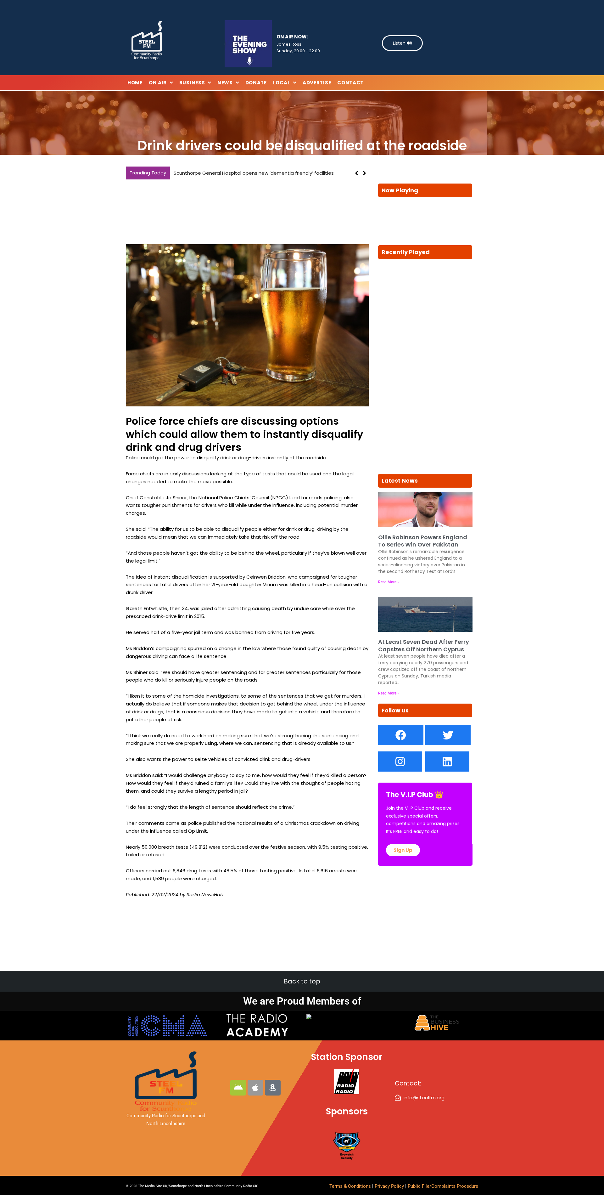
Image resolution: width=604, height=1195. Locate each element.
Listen (400, 43)
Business (192, 82)
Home (135, 82)
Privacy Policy (390, 1186)
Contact (350, 82)
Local (281, 82)
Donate (256, 82)
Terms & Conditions (350, 1186)
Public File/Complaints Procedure (443, 1186)
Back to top (302, 981)
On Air (158, 82)
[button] (364, 177)
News (225, 82)
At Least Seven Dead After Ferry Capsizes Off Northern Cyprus (423, 645)
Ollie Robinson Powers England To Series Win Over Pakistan (422, 540)
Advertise (317, 82)
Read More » (388, 582)
